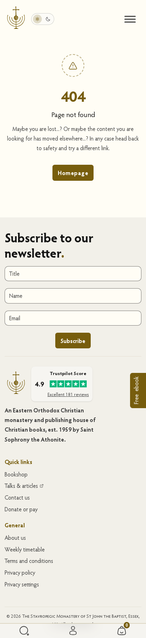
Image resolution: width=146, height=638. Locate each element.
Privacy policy (20, 572)
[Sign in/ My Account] (73, 631)
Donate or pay (21, 509)
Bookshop (16, 474)
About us (15, 537)
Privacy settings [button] (22, 584)
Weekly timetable (25, 549)
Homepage (73, 172)
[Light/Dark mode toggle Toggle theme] (42, 19)
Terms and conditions (29, 560)
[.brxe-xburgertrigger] (130, 19)
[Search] (24, 631)
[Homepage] (16, 19)
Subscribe (73, 340)
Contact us (17, 497)
